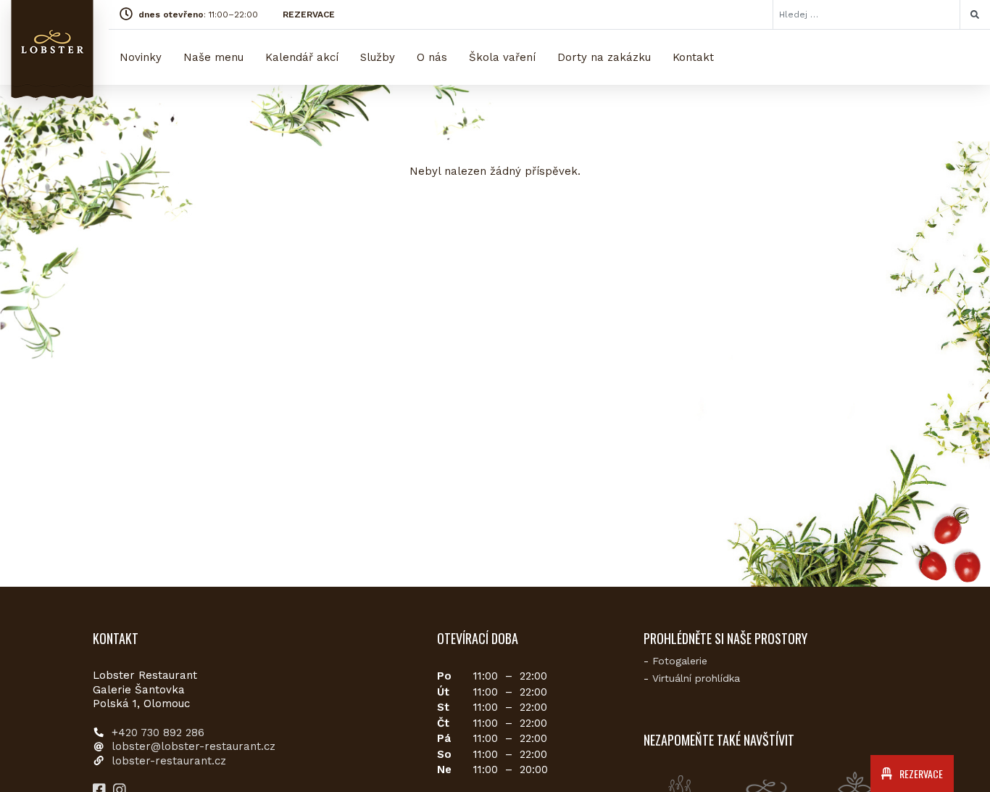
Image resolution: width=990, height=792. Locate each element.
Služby (377, 57)
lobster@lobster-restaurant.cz (193, 746)
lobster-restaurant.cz (169, 760)
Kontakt (693, 57)
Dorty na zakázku (604, 57)
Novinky (141, 57)
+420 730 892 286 (158, 732)
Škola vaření (502, 57)
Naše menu (213, 57)
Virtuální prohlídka (696, 678)
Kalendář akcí (301, 57)
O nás (432, 57)
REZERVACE (309, 14)
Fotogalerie (679, 661)
